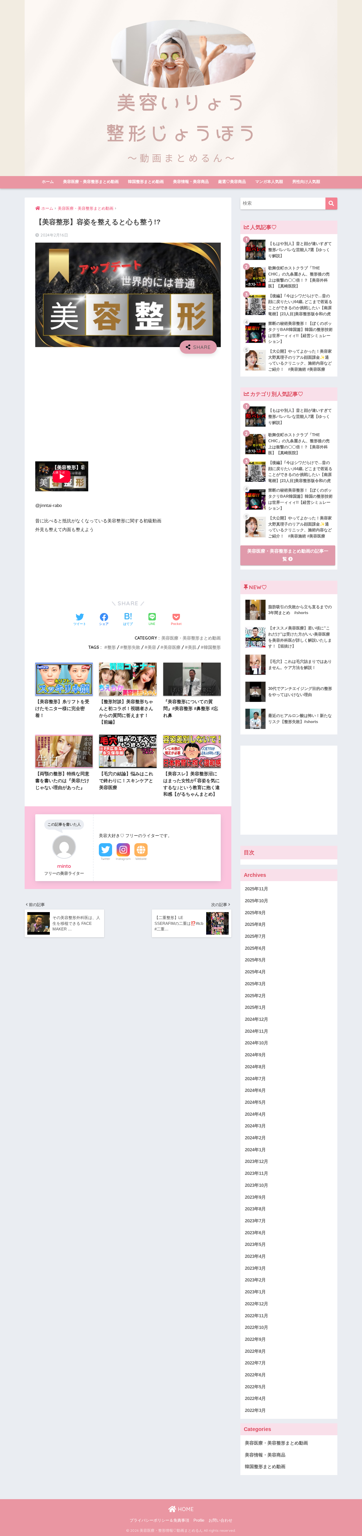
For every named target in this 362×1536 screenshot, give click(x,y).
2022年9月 (255, 1339)
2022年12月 (256, 1303)
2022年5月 (255, 1386)
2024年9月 (255, 1054)
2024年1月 (255, 1149)
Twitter (105, 859)
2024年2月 (255, 1137)
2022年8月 (255, 1351)
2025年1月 (255, 1007)
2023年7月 (255, 1220)
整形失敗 (131, 647)
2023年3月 (255, 1268)
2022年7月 (255, 1363)
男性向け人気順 (306, 181)
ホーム (48, 181)
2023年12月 (256, 1161)
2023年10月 (256, 1185)
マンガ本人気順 (269, 181)
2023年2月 (255, 1280)
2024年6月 (255, 1090)
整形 (111, 647)
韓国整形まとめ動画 (146, 181)
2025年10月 (256, 900)
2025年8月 (255, 924)
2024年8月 (255, 1066)
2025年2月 (255, 995)
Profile (198, 1520)
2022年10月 (256, 1327)
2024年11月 (256, 1031)
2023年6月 (255, 1232)
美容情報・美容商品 (191, 181)
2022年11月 (256, 1315)
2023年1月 (255, 1291)
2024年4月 (255, 1114)
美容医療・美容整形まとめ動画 (91, 181)
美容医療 (172, 647)
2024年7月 (255, 1078)
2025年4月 (255, 971)
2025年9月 (255, 912)
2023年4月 (255, 1256)
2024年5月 (255, 1102)
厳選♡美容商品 (232, 181)
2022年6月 (255, 1374)
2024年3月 (255, 1125)
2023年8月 (255, 1208)
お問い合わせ (220, 1520)
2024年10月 (256, 1042)
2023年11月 (256, 1173)
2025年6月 (255, 948)
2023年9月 (255, 1197)
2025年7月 (255, 936)
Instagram (123, 859)
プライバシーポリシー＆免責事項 (159, 1520)
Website (141, 859)
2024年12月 (256, 1019)
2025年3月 (255, 983)
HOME (185, 1509)
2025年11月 (256, 888)
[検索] (331, 203)
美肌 (192, 647)
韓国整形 (212, 647)
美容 (152, 647)
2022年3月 (255, 1410)
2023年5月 (255, 1244)
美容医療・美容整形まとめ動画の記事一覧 (287, 555)
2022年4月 (255, 1398)
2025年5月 (255, 959)
